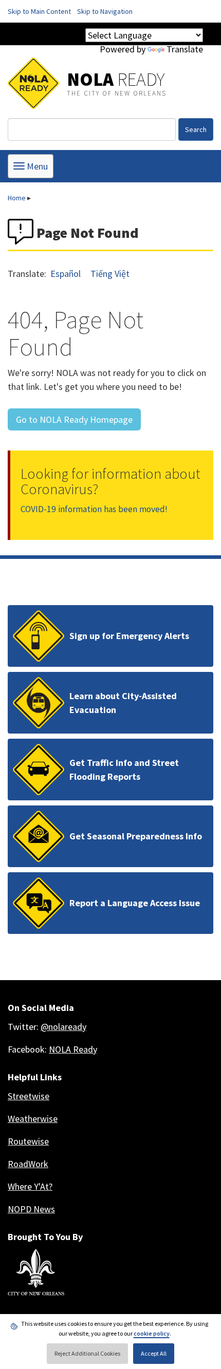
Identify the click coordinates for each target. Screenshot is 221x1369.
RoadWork (28, 1164)
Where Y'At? (30, 1186)
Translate (185, 49)
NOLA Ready (73, 1049)
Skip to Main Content (39, 11)
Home (17, 197)
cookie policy (152, 1333)
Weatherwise (33, 1118)
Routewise (28, 1141)
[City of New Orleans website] (36, 1272)
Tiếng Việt (110, 273)
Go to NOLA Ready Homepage (74, 419)
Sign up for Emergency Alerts (129, 636)
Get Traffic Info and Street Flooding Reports (124, 769)
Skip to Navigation (105, 11)
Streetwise (28, 1096)
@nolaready (63, 1027)
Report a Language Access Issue (134, 903)
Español (65, 273)
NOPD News (31, 1209)
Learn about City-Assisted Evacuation (123, 703)
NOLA (115, 79)
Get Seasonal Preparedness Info (135, 836)
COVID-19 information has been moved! (94, 509)
